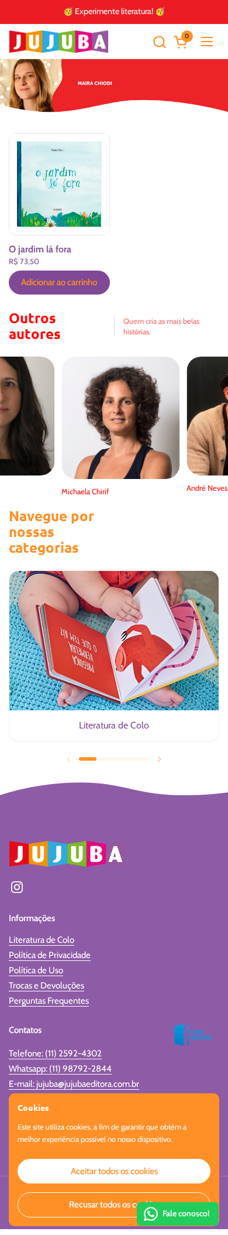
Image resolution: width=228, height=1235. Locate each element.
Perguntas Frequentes (49, 1000)
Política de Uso (36, 970)
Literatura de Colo (41, 940)
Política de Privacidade (50, 955)
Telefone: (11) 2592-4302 (55, 1053)
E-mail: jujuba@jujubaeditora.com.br (74, 1084)
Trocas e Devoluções (46, 985)
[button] (159, 42)
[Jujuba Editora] (59, 41)
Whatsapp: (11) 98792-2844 (60, 1068)
